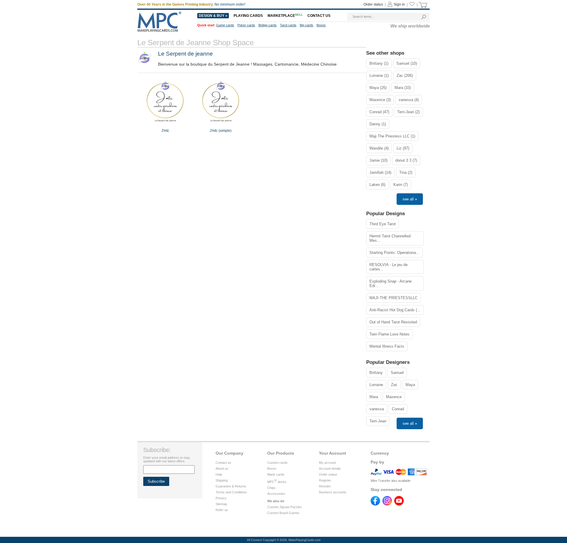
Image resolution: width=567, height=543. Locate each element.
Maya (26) (378, 87)
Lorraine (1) (379, 75)
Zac (394, 384)
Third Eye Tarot (382, 224)
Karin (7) (400, 184)
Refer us (222, 510)
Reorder (325, 486)
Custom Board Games (283, 513)
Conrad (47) (379, 112)
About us (222, 468)
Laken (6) (377, 184)
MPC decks (276, 482)
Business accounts (332, 492)
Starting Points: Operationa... (394, 252)
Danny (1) (377, 124)
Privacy (221, 498)
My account (327, 462)
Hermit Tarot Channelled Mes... (389, 238)
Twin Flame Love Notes (389, 334)
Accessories (276, 493)
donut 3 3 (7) (406, 160)
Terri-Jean (377, 421)
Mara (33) (403, 87)
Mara (373, 397)
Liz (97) (403, 148)
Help (219, 474)
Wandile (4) (379, 148)
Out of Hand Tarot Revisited (393, 322)
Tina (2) (405, 172)
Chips (271, 487)
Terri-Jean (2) (408, 112)
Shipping (222, 480)
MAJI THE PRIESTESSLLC (393, 298)
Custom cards (277, 462)
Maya (410, 384)
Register (325, 480)
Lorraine (376, 384)
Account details (330, 468)
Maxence (394, 397)
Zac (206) (405, 75)
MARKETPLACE (285, 16)
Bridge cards (267, 25)
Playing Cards (248, 16)
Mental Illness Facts (386, 346)
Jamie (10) (378, 160)
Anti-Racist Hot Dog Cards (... (395, 310)
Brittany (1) (378, 63)
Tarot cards (288, 25)
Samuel (397, 372)
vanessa (376, 409)
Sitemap (221, 504)
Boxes (321, 25)
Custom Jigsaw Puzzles (284, 507)
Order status (373, 4)
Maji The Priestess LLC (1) (392, 136)
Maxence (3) (380, 100)
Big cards (306, 25)
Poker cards (246, 25)
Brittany (376, 372)
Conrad (398, 409)
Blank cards (275, 474)
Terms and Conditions (231, 492)
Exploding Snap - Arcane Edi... (390, 283)
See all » (410, 199)
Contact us (318, 16)
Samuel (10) (406, 63)
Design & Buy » (213, 16)
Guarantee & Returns (231, 486)
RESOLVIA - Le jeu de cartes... (388, 266)
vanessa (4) (409, 100)
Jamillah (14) (380, 172)
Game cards (225, 25)
